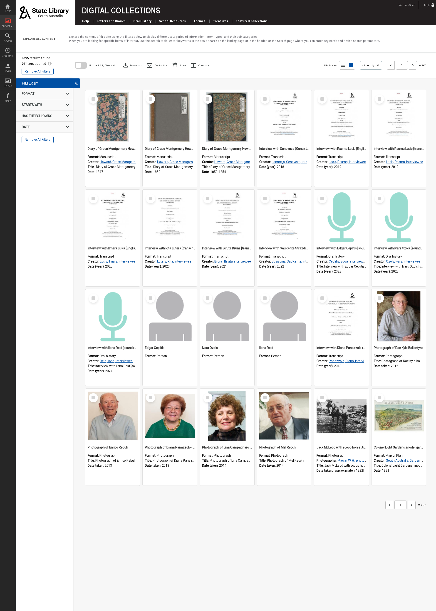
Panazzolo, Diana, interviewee (350, 361)
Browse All (8, 26)
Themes (199, 21)
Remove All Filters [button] (37, 71)
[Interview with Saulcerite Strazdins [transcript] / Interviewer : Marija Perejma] (284, 217)
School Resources (172, 21)
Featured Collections (252, 21)
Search (8, 41)
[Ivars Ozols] (227, 316)
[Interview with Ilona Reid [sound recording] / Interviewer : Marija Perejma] (113, 316)
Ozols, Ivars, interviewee (403, 261)
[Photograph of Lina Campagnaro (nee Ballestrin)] (227, 416)
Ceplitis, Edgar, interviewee (348, 261)
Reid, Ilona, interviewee (116, 361)
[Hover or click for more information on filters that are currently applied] (50, 63)
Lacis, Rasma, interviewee (347, 162)
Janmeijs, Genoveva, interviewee (295, 162)
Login (8, 71)
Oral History (142, 21)
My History (8, 56)
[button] (157, 65)
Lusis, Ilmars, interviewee (118, 261)
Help (85, 21)
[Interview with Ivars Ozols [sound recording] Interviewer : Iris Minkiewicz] (399, 217)
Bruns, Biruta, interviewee (232, 261)
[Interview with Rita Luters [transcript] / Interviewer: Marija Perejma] (170, 217)
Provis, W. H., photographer (357, 460)
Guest (412, 5)
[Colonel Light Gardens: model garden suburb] (399, 416)
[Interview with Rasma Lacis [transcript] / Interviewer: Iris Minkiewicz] (399, 117)
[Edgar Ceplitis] (170, 316)
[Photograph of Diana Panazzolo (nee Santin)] (170, 416)
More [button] (8, 101)
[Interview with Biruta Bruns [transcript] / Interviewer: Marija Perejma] (227, 217)
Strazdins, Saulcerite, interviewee (296, 261)
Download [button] (132, 65)
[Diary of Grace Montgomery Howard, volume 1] (113, 117)
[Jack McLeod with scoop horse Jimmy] (342, 416)
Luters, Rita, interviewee (174, 261)
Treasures (220, 21)
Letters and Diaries (111, 21)
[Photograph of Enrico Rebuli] (113, 416)
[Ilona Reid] (284, 316)
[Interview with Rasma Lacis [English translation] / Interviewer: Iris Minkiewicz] (342, 117)
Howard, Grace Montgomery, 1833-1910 (128, 162)
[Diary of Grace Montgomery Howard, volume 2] (170, 117)
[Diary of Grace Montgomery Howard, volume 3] (227, 117)
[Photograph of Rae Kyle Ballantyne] (399, 316)
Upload (8, 86)
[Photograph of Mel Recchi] (284, 416)
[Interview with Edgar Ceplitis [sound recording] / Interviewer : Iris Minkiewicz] (342, 217)
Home (8, 11)
